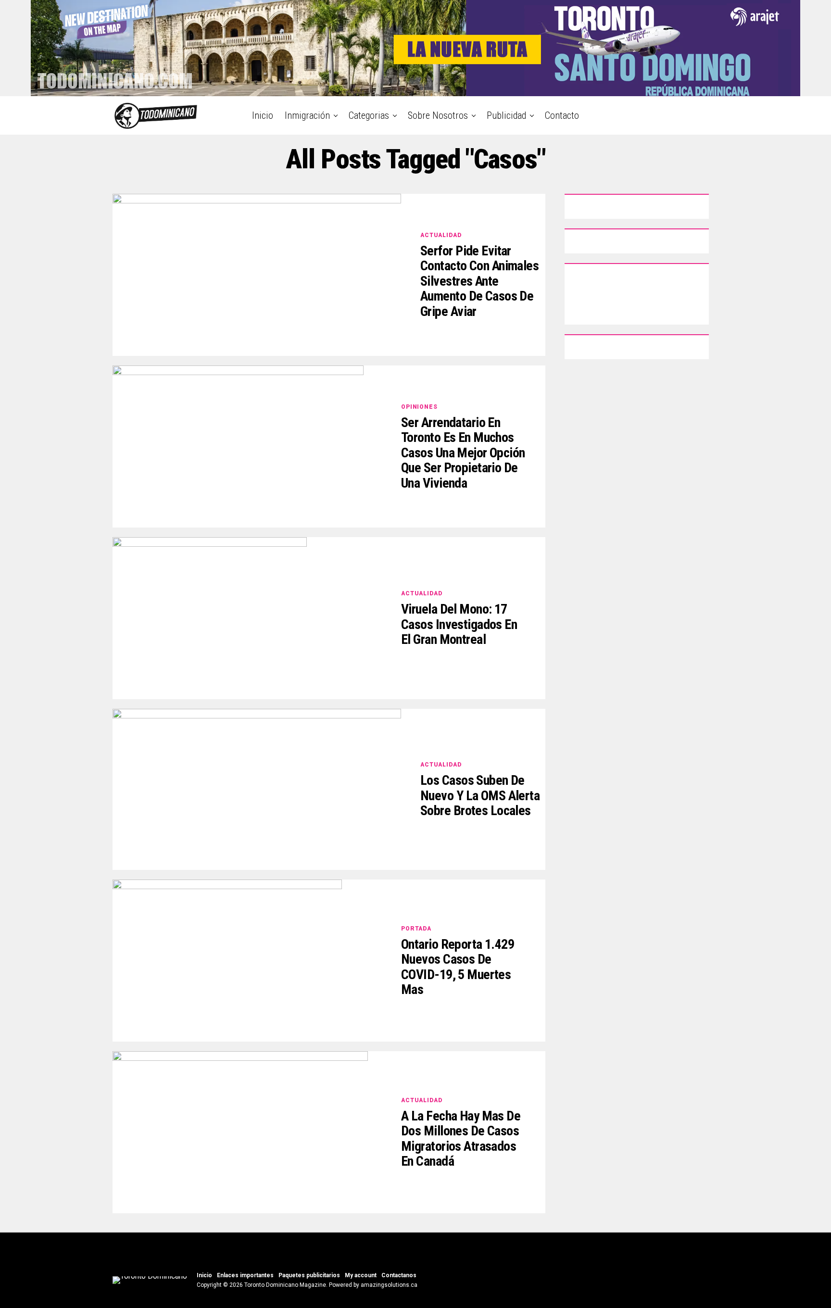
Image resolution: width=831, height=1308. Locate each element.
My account (361, 1275)
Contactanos (398, 1275)
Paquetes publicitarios (309, 1275)
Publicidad (506, 115)
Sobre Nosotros (438, 115)
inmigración (307, 115)
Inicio (262, 115)
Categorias (369, 115)
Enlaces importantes (245, 1275)
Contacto (562, 115)
